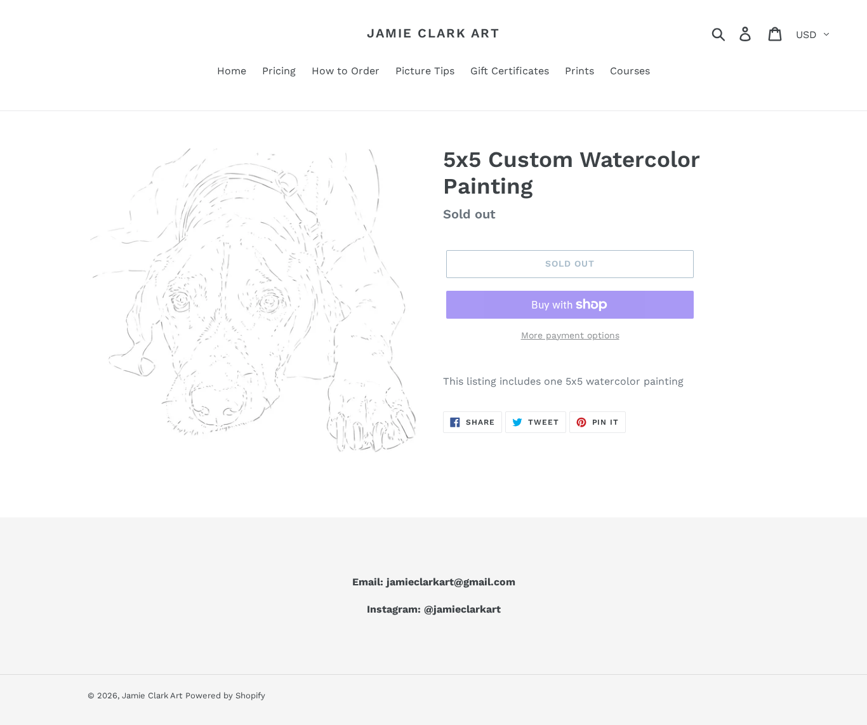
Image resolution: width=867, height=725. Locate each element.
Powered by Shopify (225, 695)
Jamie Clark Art (433, 33)
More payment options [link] (570, 335)
